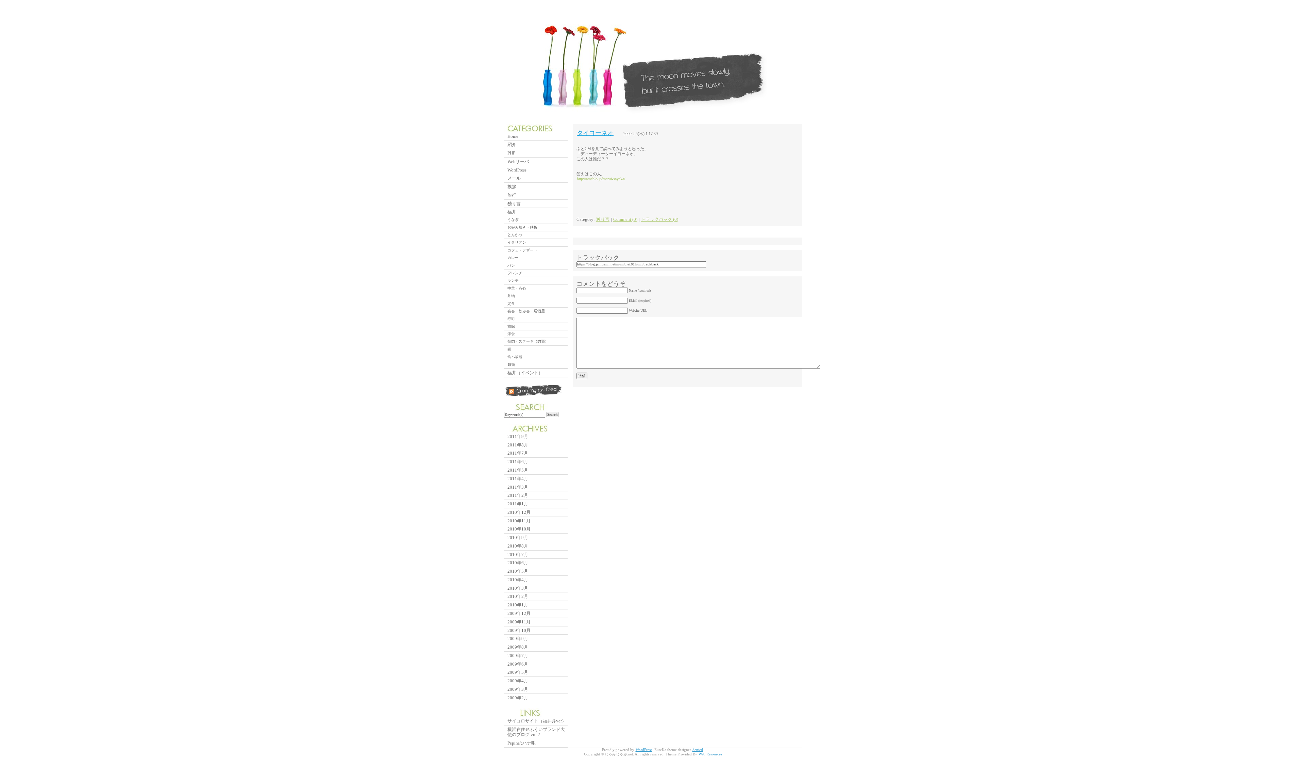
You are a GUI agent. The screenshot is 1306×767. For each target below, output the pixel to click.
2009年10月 (519, 630)
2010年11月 (519, 520)
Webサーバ (518, 161)
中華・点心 (516, 288)
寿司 (511, 318)
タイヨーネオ (595, 133)
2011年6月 (517, 461)
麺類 (511, 364)
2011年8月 (517, 444)
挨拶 (511, 186)
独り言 (602, 219)
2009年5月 (517, 672)
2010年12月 (519, 512)
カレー (513, 258)
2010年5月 (517, 571)
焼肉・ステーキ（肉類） (528, 341)
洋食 (511, 334)
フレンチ (514, 273)
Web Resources (710, 754)
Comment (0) (625, 219)
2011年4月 (517, 478)
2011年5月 (517, 470)
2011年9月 (517, 436)
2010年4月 (517, 579)
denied (697, 750)
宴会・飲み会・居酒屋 (526, 311)
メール (514, 178)
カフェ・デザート (522, 250)
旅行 (511, 195)
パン (511, 265)
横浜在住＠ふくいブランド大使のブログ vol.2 (536, 732)
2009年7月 (517, 655)
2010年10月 (519, 529)
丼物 (511, 296)
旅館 (511, 326)
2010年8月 (517, 546)
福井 (511, 211)
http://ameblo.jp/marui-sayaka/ (601, 179)
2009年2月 (517, 697)
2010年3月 (517, 588)
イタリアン (516, 242)
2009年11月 (519, 621)
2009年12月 (519, 613)
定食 (511, 303)
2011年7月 (517, 453)
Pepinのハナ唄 (521, 743)
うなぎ (513, 219)
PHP (511, 153)
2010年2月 (517, 596)
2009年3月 (517, 689)
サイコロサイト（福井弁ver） (536, 720)
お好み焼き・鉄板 (522, 227)
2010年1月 (517, 604)
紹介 (511, 144)
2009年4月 (517, 680)
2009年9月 (517, 638)
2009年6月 (517, 664)
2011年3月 (517, 487)
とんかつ (514, 235)
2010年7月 (517, 554)
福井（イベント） (525, 372)
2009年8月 (517, 647)
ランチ (513, 280)
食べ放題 (514, 357)
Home (512, 136)
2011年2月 (517, 495)
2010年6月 (517, 562)
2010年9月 (517, 537)
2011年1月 (517, 503)
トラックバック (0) (659, 219)
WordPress (516, 170)
